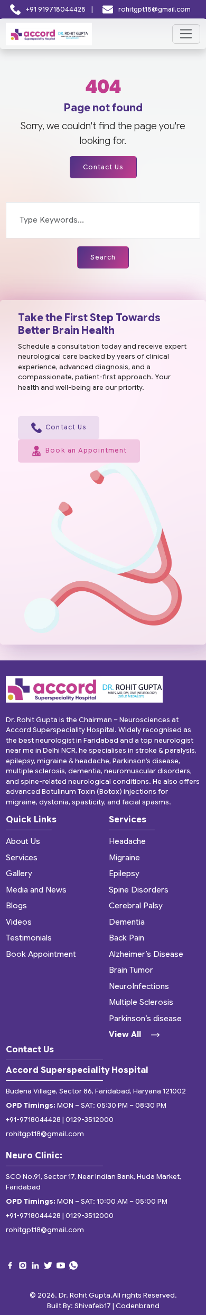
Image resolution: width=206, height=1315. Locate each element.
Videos (19, 922)
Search (103, 257)
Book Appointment (41, 954)
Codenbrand (138, 1305)
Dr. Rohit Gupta (84, 1295)
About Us (23, 841)
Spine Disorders (138, 890)
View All (126, 1034)
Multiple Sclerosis (141, 1002)
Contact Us (103, 167)
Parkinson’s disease (145, 1018)
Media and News (36, 890)
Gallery (19, 873)
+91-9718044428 (33, 1119)
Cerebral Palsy (136, 905)
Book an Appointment (86, 450)
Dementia (127, 922)
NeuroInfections (139, 986)
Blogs (16, 905)
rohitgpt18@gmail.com (154, 9)
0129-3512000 (89, 1119)
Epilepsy (124, 873)
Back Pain (126, 938)
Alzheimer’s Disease (146, 954)
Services (22, 857)
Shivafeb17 (92, 1305)
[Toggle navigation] (186, 34)
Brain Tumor (131, 970)
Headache (127, 841)
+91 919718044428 (55, 9)
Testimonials (29, 938)
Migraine (124, 857)
